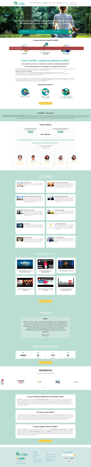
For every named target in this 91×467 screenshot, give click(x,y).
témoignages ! (41, 74)
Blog (49, 2)
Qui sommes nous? (36, 449)
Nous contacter (36, 454)
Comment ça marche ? (37, 455)
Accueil (30, 2)
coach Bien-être (27, 72)
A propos (35, 448)
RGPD (34, 452)
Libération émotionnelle (37, 2)
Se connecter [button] (66, 2)
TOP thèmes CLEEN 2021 (51, 450)
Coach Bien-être (45, 2)
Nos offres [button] (53, 2)
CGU (34, 450)
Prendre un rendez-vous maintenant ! (45, 103)
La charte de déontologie (37, 453)
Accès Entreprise (60, 2)
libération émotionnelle (58, 73)
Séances (47, 452)
